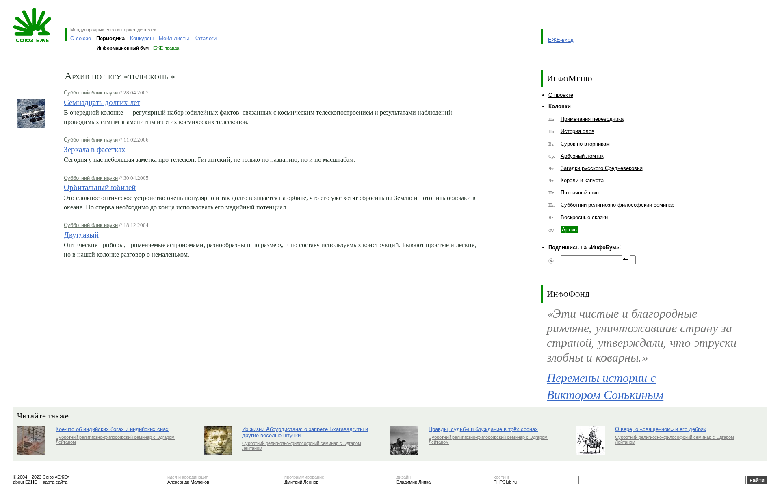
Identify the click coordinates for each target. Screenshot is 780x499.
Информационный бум (123, 48)
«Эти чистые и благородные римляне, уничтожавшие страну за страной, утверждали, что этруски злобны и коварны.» (642, 335)
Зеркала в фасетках (95, 149)
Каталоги (205, 38)
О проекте (560, 95)
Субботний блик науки (91, 92)
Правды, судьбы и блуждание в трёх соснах (483, 429)
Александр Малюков (188, 481)
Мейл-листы (174, 38)
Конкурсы (142, 38)
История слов (577, 131)
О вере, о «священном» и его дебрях (660, 429)
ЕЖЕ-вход (561, 40)
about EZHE (25, 481)
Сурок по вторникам (585, 144)
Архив (569, 230)
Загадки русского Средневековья (602, 168)
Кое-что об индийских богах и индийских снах (112, 429)
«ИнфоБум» (603, 247)
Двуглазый (81, 234)
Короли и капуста (582, 180)
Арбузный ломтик (582, 156)
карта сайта (55, 481)
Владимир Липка (413, 481)
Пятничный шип (580, 193)
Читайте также (43, 415)
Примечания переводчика (592, 119)
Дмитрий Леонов (301, 481)
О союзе (80, 38)
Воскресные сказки (584, 217)
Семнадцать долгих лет (102, 102)
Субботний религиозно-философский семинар (617, 205)
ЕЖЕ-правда (166, 48)
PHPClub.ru (505, 481)
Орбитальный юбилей (100, 187)
